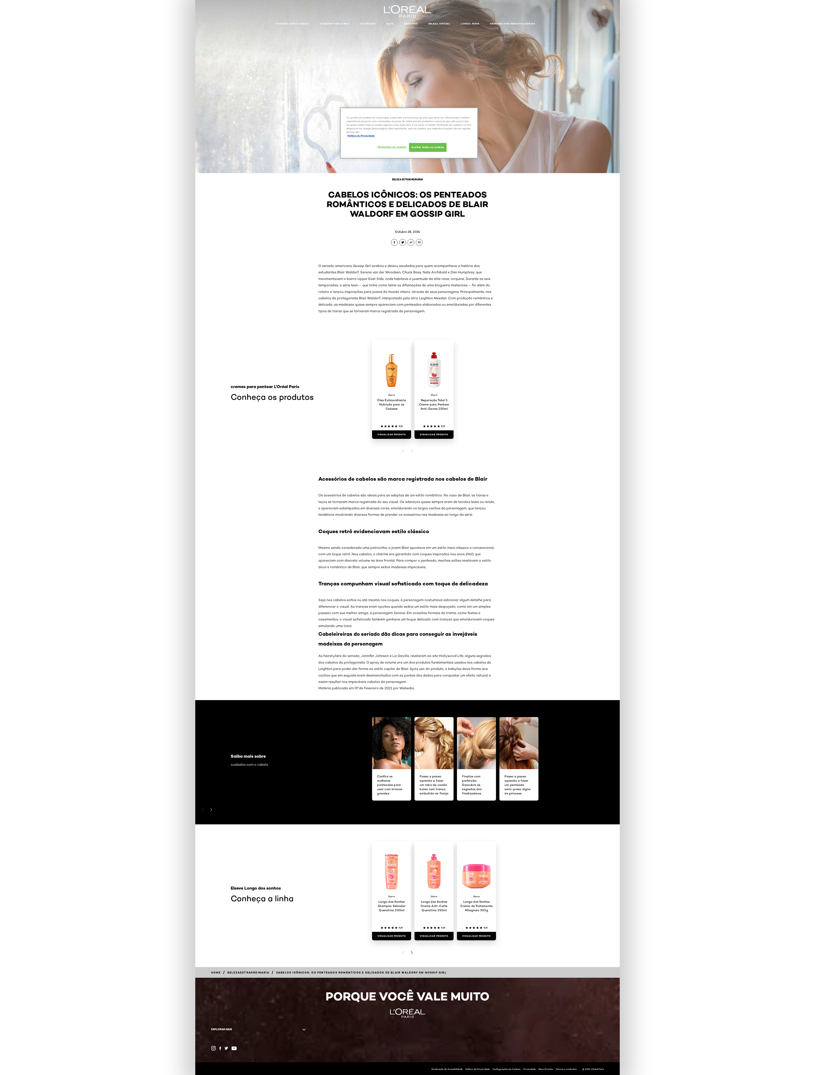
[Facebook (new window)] (220, 1048)
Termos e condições (566, 1069)
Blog (389, 23)
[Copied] (411, 242)
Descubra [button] (411, 23)
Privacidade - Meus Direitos (538, 1069)
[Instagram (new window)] (213, 1048)
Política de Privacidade (477, 1069)
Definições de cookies (392, 146)
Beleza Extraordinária (407, 179)
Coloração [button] (368, 23)
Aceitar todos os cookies (427, 147)
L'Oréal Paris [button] (470, 23)
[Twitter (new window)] (226, 1048)
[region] (409, 132)
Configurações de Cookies (506, 1069)
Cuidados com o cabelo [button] (292, 23)
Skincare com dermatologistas (512, 23)
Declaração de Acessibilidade (447, 1069)
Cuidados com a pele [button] (334, 23)
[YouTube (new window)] (234, 1048)
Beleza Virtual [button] (439, 23)
